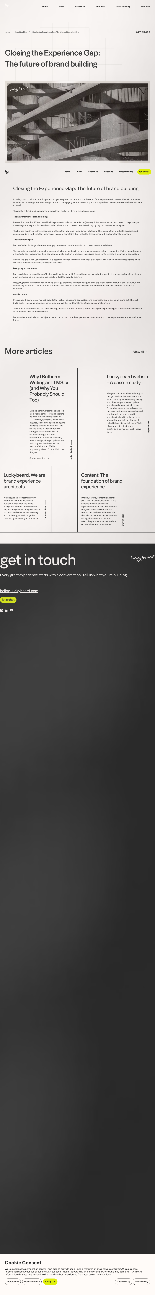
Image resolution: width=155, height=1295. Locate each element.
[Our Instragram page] (2, 610)
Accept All (50, 1282)
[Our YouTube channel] (11, 610)
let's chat (144, 172)
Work (61, 7)
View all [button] (138, 352)
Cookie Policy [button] (123, 1282)
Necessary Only (32, 1282)
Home (45, 7)
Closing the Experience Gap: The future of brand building (55, 32)
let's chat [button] (8, 599)
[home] (7, 6)
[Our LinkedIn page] (6, 610)
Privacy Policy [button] (141, 1282)
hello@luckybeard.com (19, 591)
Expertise (80, 7)
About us (100, 7)
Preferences (13, 1282)
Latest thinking (123, 7)
